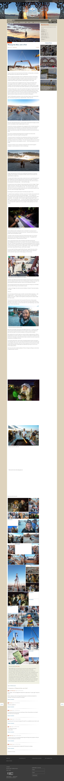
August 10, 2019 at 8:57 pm (16, 702)
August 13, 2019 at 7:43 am (17, 735)
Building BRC (10, 42)
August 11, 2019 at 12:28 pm (16, 719)
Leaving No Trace (43, 33)
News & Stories (9, 760)
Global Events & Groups (36, 758)
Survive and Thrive (44, 36)
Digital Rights (43, 31)
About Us (8, 758)
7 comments (37, 47)
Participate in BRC (43, 34)
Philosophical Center (37, 22)
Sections (10, 20)
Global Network (22, 22)
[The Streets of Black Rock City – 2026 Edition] (48, 73)
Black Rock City (10, 22)
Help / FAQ (8, 770)
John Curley (15, 47)
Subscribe (35, 775)
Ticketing (42, 39)
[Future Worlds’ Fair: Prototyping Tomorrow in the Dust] (48, 85)
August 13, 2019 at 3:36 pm (16, 744)
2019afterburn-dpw (13, 685)
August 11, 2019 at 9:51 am (16, 710)
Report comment (11, 699)
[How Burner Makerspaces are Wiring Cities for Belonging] (48, 50)
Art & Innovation (48, 758)
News (27, 22)
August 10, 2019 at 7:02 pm (19, 690)
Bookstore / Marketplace (12, 768)
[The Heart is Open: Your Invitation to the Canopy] (48, 61)
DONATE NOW (55, 1)
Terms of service (8, 776)
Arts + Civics (16, 22)
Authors (50, 22)
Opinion (31, 22)
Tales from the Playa (44, 37)
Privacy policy (15, 776)
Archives (55, 22)
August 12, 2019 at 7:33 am (15, 726)
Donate (8, 766)
